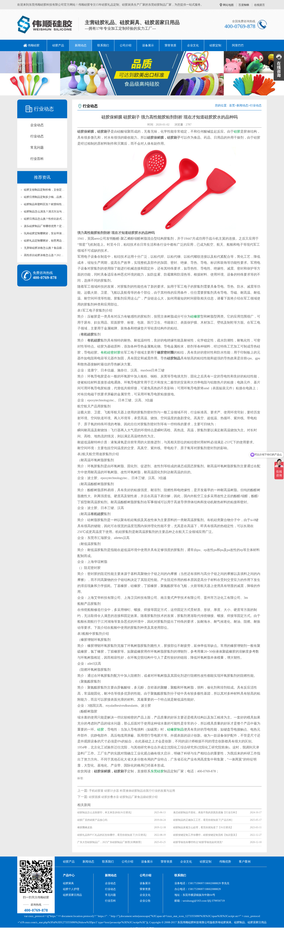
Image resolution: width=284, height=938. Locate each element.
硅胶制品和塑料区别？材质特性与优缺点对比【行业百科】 (44, 204)
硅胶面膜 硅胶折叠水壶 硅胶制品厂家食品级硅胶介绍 (123, 797)
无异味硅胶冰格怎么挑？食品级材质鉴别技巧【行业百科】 (44, 247)
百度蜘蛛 (243, 4)
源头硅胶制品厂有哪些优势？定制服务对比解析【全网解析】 (44, 226)
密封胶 (116, 352)
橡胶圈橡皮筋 (84, 827)
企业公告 (145, 900)
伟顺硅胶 (34, 45)
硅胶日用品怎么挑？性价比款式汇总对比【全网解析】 (44, 218)
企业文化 (193, 45)
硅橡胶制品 (175, 729)
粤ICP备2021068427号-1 (176, 934)
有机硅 (106, 352)
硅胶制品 (239, 922)
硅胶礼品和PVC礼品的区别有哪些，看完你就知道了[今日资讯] (111, 834)
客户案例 (245, 861)
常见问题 (37, 147)
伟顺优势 (225, 861)
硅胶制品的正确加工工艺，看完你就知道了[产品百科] (202, 819)
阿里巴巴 (238, 45)
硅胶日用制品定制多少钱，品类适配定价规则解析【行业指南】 (44, 196)
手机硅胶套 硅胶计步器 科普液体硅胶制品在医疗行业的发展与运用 (132, 790)
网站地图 (228, 4)
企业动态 (37, 125)
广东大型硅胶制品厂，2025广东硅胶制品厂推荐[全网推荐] (109, 842)
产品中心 (69, 875)
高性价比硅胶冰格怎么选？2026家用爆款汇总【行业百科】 (44, 255)
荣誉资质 (170, 45)
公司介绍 (125, 45)
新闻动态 (80, 45)
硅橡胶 (195, 316)
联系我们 (103, 45)
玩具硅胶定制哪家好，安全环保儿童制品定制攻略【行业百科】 (44, 233)
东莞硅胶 (157, 771)
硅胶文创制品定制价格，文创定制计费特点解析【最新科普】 (44, 189)
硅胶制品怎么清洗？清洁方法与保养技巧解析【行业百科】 (44, 211)
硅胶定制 (215, 45)
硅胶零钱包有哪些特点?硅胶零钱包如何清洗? (198, 842)
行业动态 (37, 136)
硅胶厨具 (68, 883)
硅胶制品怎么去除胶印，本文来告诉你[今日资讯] (104, 812)
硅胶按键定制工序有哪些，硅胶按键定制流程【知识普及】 (205, 834)
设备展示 (148, 45)
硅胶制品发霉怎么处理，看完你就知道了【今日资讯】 (203, 827)
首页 (232, 105)
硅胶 (237, 131)
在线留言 (259, 4)
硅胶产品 (58, 45)
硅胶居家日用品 (72, 894)
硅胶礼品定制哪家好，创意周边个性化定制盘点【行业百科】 (44, 240)
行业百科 (37, 158)
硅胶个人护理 (71, 889)
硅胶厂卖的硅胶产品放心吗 (92, 819)
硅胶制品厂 (145, 928)
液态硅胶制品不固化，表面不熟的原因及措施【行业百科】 (205, 812)
